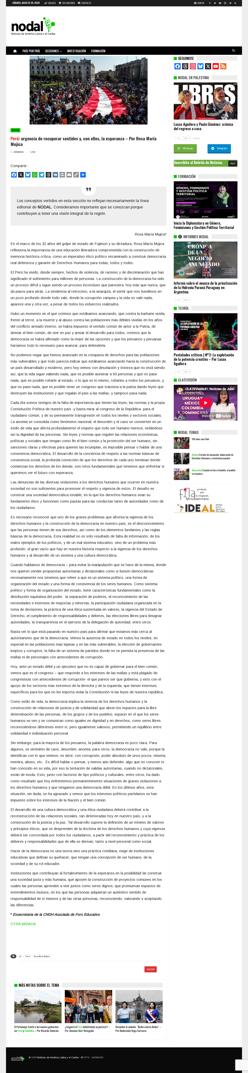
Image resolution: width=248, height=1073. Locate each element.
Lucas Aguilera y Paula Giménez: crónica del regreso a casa (203, 126)
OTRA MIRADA (23, 924)
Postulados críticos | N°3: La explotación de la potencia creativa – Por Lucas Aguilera (204, 359)
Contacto (86, 3)
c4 (20, 956)
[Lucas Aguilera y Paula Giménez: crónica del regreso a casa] (205, 101)
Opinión (15, 130)
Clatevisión (187, 380)
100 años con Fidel (200, 439)
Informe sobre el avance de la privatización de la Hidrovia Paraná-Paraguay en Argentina (205, 287)
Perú (27, 956)
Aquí (233, 163)
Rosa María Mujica (42, 956)
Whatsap (188, 148)
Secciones (52, 51)
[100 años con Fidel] (181, 443)
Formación (98, 51)
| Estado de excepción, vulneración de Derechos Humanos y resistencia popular (212, 456)
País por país (31, 51)
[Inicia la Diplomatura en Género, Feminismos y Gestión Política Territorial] (205, 199)
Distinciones (68, 3)
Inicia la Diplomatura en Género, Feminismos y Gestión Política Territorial (204, 225)
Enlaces (52, 3)
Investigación (76, 51)
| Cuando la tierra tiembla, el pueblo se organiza (213, 471)
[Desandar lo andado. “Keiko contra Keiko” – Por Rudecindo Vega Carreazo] (139, 1006)
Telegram (221, 148)
